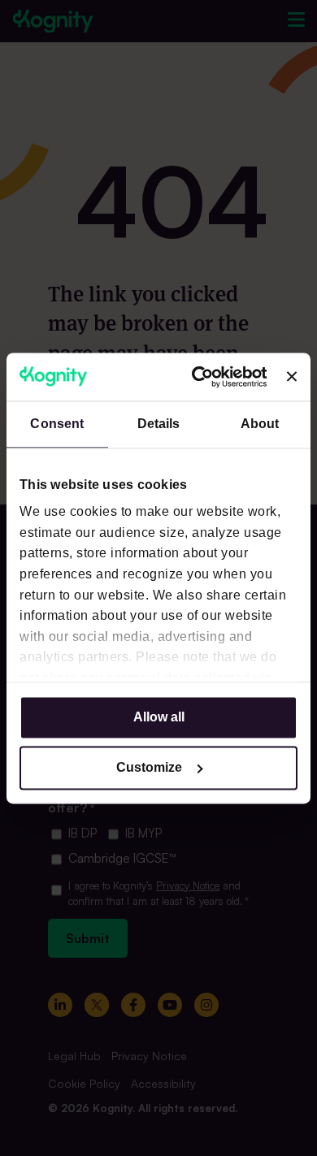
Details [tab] (158, 424)
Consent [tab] (57, 424)
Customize (149, 767)
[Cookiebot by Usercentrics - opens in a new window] (201, 376)
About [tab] (260, 424)
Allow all (159, 717)
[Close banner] (291, 377)
